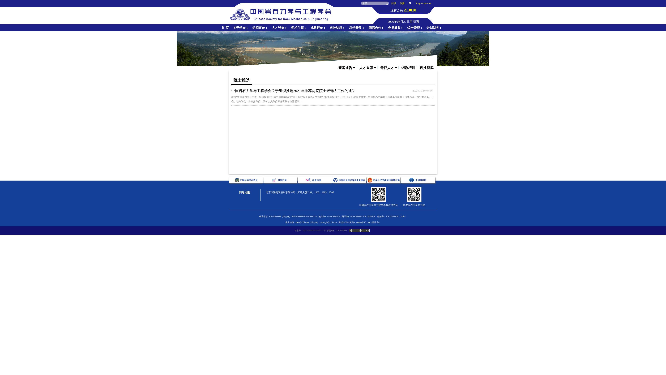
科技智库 (427, 68)
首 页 (225, 28)
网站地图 (244, 192)
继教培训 (408, 68)
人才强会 (278, 28)
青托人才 (387, 68)
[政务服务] (349, 186)
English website (423, 3)
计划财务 (433, 28)
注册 (402, 3)
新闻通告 (345, 68)
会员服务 (394, 28)
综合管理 (414, 28)
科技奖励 (336, 28)
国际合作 (375, 28)
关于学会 (239, 28)
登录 (393, 3)
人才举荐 (366, 68)
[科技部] (384, 186)
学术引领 (298, 28)
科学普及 (356, 28)
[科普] (315, 186)
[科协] (246, 186)
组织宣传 (259, 28)
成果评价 (317, 28)
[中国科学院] (418, 186)
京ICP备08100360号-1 (312, 230)
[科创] (280, 186)
